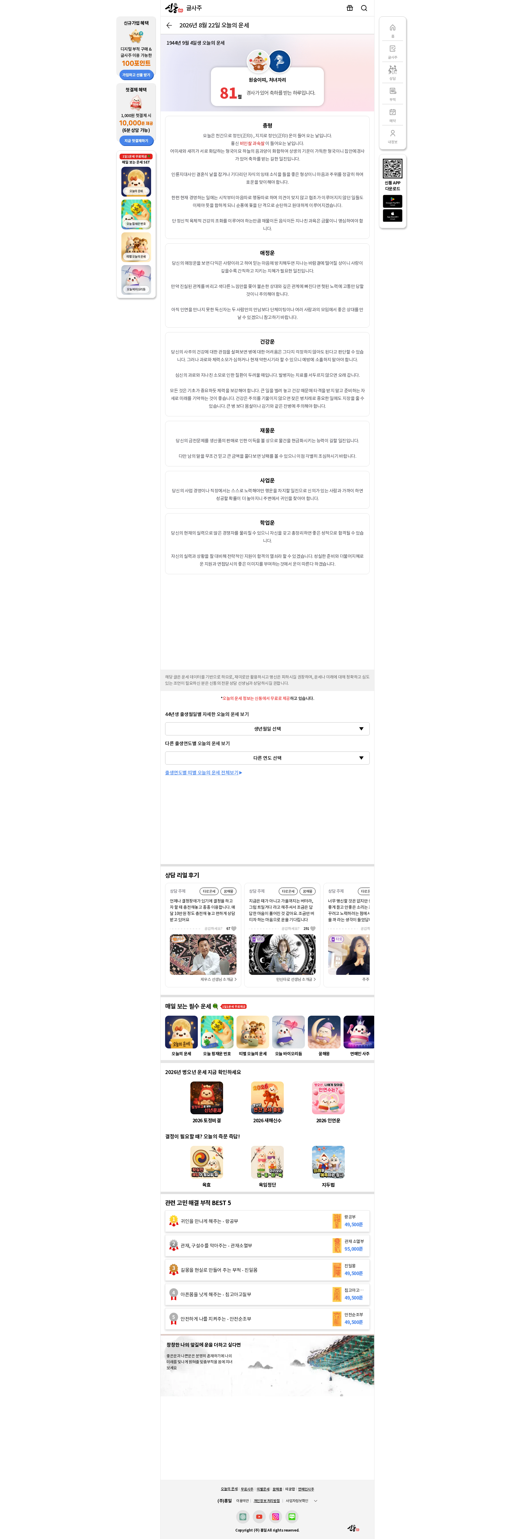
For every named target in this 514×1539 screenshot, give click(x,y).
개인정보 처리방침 (267, 1500)
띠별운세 (263, 1489)
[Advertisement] (267, 620)
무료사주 (247, 1489)
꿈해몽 (277, 1489)
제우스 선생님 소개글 (216, 979)
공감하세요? (217, 928)
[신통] (172, 8)
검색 (364, 8)
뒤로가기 (169, 25)
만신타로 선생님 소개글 (294, 979)
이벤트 (350, 8)
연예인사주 (306, 1489)
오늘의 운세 (229, 1489)
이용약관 (242, 1501)
